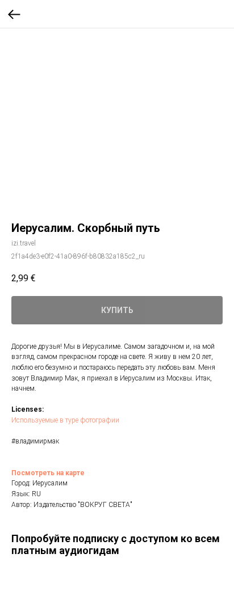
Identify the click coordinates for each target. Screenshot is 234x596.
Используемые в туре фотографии (65, 420)
